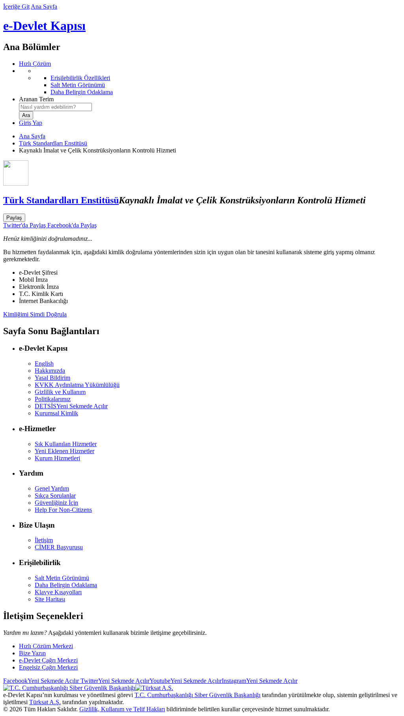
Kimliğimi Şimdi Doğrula (35, 314)
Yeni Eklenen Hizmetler (64, 451)
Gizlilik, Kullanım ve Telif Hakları (122, 709)
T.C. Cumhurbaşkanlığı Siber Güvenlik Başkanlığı (197, 695)
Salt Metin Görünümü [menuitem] (77, 85)
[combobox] (55, 107)
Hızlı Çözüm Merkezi (46, 646)
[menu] (210, 81)
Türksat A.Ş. (45, 702)
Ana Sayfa (44, 6)
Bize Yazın (32, 653)
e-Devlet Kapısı (44, 26)
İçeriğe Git (16, 6)
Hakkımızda (50, 370)
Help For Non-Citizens (63, 509)
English (44, 363)
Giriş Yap (30, 122)
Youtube (186, 680)
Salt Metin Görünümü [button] (62, 578)
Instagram (259, 680)
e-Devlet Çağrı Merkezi (48, 660)
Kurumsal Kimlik (56, 413)
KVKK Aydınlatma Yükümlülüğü (77, 384)
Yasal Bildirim (52, 377)
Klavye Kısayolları (58, 592)
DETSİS (71, 406)
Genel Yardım (52, 488)
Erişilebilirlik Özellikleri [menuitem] (80, 77)
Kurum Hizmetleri (57, 458)
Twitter (114, 680)
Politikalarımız (53, 399)
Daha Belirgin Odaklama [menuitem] (81, 92)
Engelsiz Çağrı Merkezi (48, 667)
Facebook (41, 680)
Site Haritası (50, 599)
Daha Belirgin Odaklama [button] (66, 585)
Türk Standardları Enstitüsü (53, 143)
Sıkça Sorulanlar (55, 495)
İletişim (44, 540)
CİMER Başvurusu (59, 547)
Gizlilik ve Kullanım (60, 392)
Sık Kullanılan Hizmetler (66, 444)
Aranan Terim (36, 99)
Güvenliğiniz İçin (56, 502)
